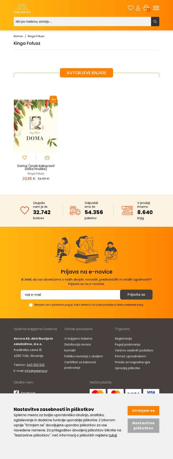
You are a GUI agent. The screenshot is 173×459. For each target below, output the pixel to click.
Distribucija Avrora (77, 344)
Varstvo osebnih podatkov (134, 350)
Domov (18, 36)
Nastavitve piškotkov (143, 426)
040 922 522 (36, 365)
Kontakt (70, 350)
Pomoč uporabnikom (130, 356)
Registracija (123, 338)
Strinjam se (143, 410)
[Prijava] (138, 8)
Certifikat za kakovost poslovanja (80, 365)
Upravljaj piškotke (127, 368)
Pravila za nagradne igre (132, 362)
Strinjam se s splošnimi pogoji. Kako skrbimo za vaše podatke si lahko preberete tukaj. (89, 304)
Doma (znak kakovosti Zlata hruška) (36, 167)
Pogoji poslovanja (127, 344)
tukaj (113, 435)
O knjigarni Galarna (78, 338)
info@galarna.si (36, 371)
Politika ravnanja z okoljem (83, 356)
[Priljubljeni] (130, 8)
